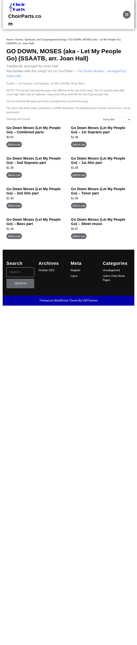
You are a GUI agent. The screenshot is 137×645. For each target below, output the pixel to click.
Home (9, 39)
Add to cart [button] (14, 144)
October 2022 (46, 270)
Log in (74, 275)
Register (75, 270)
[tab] (127, 15)
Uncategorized (111, 270)
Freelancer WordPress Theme (59, 300)
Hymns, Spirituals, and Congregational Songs (41, 39)
